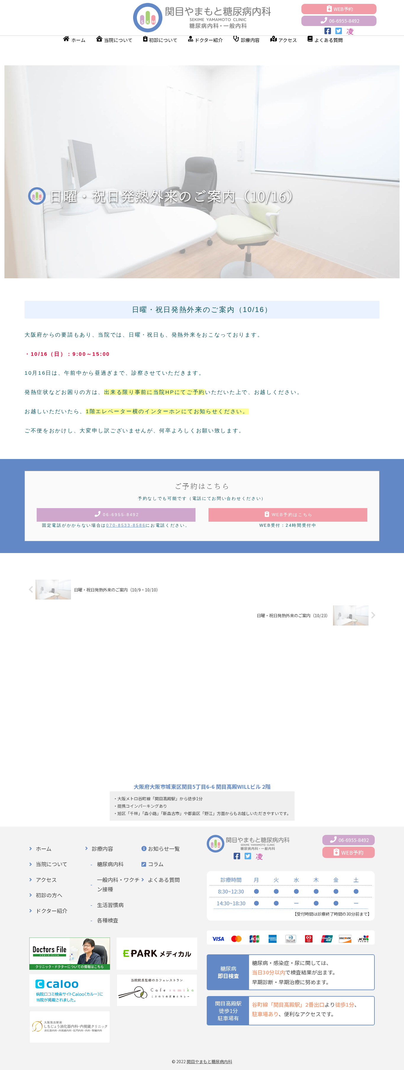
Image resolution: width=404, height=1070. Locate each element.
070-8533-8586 (126, 525)
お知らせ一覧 (164, 848)
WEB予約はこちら (292, 514)
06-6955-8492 (344, 20)
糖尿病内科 (110, 864)
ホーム (78, 39)
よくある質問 (328, 39)
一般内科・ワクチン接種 (118, 884)
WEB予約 (343, 8)
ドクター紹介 (209, 39)
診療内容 (250, 39)
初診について (163, 39)
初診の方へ (49, 895)
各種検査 (107, 920)
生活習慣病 (110, 905)
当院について (118, 39)
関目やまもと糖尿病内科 (209, 1061)
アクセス (287, 39)
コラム (156, 864)
